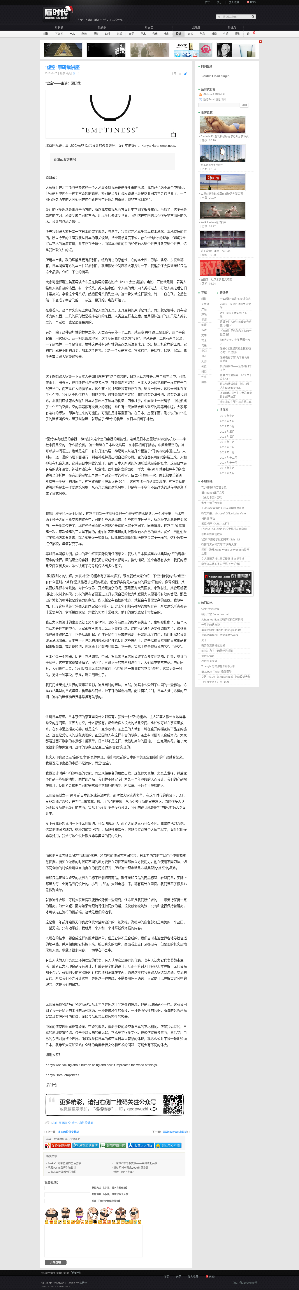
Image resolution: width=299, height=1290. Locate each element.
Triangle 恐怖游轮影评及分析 (218, 666)
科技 (46, 33)
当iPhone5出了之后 (213, 492)
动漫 (107, 33)
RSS (253, 2)
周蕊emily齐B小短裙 (175, 1132)
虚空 (181, 576)
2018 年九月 (227, 421)
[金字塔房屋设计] (63, 49)
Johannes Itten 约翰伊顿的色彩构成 (222, 619)
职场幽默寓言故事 (211, 534)
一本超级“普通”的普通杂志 (235, 299)
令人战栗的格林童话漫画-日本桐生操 (222, 558)
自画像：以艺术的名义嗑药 (216, 279)
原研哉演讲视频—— (68, 159)
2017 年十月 (227, 468)
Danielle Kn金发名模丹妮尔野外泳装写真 (225, 136)
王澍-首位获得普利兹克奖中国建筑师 (222, 508)
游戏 (119, 33)
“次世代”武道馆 (210, 609)
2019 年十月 (227, 416)
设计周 (64, 145)
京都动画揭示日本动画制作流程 (219, 635)
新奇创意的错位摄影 (213, 645)
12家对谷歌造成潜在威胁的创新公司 (222, 193)
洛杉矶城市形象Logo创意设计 (130, 1167)
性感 (226, 33)
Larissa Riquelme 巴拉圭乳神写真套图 (224, 529)
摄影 (237, 33)
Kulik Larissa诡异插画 (213, 222)
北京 (49, 145)
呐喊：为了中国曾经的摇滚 (217, 650)
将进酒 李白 (208, 518)
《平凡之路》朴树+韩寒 (215, 682)
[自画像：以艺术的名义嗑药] (222, 276)
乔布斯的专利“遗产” (212, 165)
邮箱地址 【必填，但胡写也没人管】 (111, 1194)
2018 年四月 (227, 436)
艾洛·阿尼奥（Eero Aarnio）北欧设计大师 (225, 676)
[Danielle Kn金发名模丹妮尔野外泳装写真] (222, 132)
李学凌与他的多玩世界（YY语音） (221, 564)
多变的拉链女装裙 (68, 1132)
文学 (131, 33)
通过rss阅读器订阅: (214, 94)
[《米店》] (106, 49)
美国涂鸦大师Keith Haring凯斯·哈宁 (222, 630)
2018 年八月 (227, 426)
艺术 (143, 33)
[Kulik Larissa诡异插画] (222, 218)
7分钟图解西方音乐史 (214, 487)
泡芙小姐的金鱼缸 (211, 503)
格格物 (83, 1283)
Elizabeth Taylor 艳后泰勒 (216, 671)
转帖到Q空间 (171, 1145)
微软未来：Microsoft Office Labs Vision (224, 513)
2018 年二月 (227, 447)
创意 (202, 33)
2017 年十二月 (228, 457)
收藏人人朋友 (143, 1145)
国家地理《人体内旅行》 (215, 523)
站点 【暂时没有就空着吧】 (106, 1201)
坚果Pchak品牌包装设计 (62, 1167)
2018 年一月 (227, 452)
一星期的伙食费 (210, 624)
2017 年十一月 (228, 462)
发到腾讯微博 (88, 1145)
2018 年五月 (227, 431)
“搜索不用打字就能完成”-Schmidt (220, 539)
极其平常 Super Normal (215, 614)
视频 (95, 33)
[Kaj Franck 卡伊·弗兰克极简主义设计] (236, 49)
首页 (207, 2)
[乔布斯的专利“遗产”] (222, 161)
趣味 (84, 33)
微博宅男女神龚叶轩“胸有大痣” (219, 544)
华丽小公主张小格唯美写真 (236, 402)
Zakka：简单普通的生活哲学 (64, 1163)
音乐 (155, 33)
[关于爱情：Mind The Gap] (222, 247)
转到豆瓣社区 (116, 1145)
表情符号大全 (209, 661)
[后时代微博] (114, 1104)
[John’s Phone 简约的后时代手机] (193, 49)
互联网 (59, 33)
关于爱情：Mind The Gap (215, 251)
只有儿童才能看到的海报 (62, 1172)
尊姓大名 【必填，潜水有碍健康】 (110, 1188)
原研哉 (76, 83)
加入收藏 (234, 2)
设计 (178, 33)
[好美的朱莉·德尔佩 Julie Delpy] (150, 49)
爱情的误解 (208, 656)
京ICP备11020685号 (244, 1282)
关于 (219, 2)
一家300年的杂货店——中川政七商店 (135, 1163)
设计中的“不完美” (123, 1172)
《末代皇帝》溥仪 (211, 497)
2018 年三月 (227, 442)
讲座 (112, 145)
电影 (166, 33)
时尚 (214, 33)
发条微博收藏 (61, 1145)
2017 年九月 (227, 473)
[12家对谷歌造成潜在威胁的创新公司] (222, 190)
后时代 (51, 1085)
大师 (190, 33)
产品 (72, 33)
